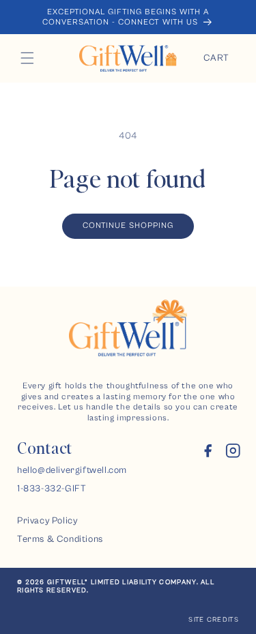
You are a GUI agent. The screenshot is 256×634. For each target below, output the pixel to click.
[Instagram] (233, 454)
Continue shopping (128, 225)
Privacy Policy (47, 520)
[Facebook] (208, 454)
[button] (27, 58)
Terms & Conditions (60, 539)
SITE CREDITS (213, 620)
